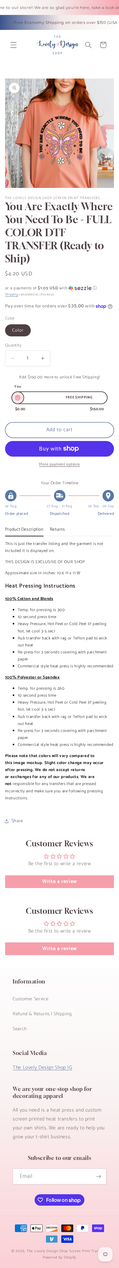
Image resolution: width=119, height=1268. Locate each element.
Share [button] (17, 821)
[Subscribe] (98, 1176)
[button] (13, 45)
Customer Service (31, 999)
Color (18, 330)
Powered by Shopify (59, 1257)
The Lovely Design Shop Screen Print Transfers (67, 1251)
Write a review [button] (59, 881)
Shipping (11, 294)
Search (20, 1029)
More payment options (59, 465)
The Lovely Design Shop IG (42, 1068)
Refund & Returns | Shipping (42, 1014)
